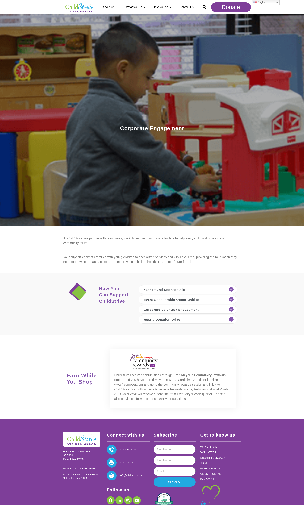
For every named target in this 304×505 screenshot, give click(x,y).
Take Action (161, 7)
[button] (204, 7)
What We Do (134, 7)
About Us (108, 7)
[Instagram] (128, 500)
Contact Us (187, 7)
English (261, 2)
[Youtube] (137, 500)
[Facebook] (111, 500)
